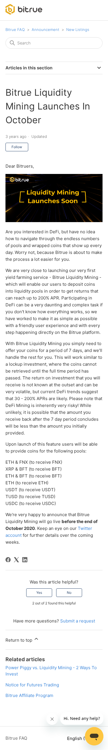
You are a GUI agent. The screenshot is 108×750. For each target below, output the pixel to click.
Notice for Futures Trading (32, 685)
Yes (39, 592)
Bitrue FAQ (15, 29)
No (69, 592)
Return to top (19, 640)
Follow (17, 147)
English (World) (83, 738)
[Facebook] (8, 559)
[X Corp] (16, 559)
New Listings (77, 29)
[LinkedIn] (24, 559)
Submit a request (77, 621)
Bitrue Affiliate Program (29, 695)
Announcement (45, 29)
